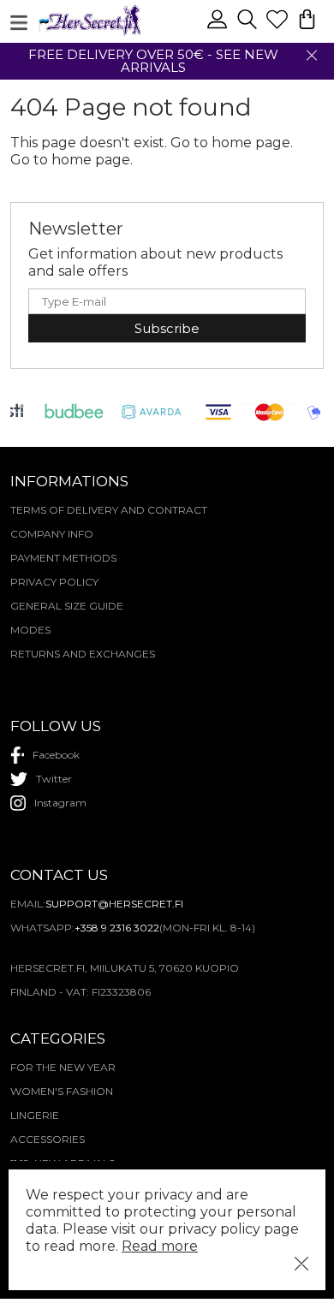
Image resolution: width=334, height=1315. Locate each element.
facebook (56, 754)
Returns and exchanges (82, 653)
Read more (160, 1246)
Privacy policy (54, 581)
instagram (60, 802)
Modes (30, 629)
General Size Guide (66, 605)
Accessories (47, 1139)
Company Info (51, 533)
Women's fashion (61, 1091)
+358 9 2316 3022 (117, 927)
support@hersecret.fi (114, 903)
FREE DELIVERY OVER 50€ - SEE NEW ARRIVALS (153, 60)
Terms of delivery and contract (108, 509)
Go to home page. (71, 160)
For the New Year (63, 1067)
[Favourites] (279, 26)
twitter (54, 778)
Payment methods (63, 557)
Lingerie (34, 1115)
